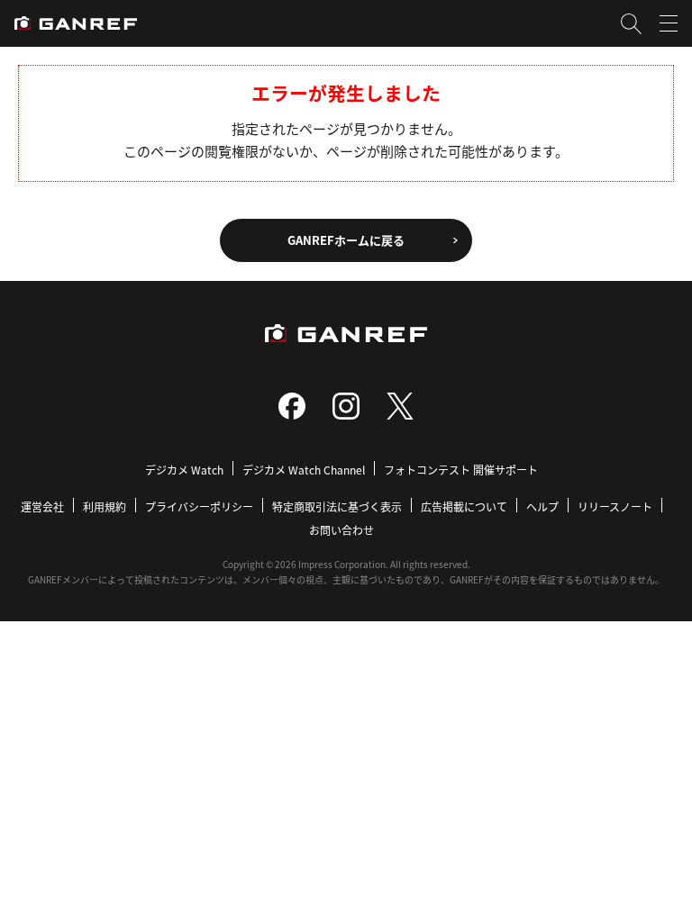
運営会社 (42, 506)
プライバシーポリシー (199, 506)
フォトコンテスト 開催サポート (461, 469)
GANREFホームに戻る (346, 240)
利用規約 (104, 506)
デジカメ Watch (184, 469)
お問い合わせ (341, 530)
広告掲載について (464, 506)
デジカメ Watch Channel (303, 469)
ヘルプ (542, 506)
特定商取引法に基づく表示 (337, 506)
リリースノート (615, 506)
